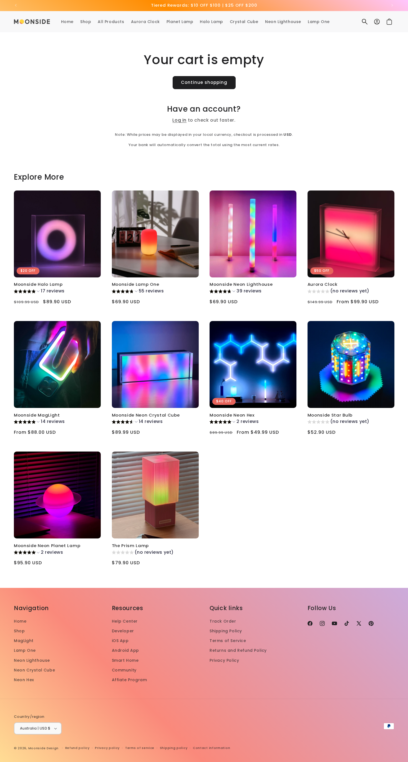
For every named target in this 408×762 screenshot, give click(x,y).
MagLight (24, 640)
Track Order (223, 621)
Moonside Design (43, 748)
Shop (19, 631)
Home (20, 621)
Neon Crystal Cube (34, 670)
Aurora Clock (323, 284)
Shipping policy (174, 748)
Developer (123, 631)
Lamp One (25, 650)
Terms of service (139, 748)
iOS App (120, 640)
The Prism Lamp (130, 545)
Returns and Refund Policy (238, 650)
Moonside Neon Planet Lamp (47, 545)
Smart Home (125, 660)
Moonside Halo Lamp (38, 284)
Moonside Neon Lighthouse (241, 284)
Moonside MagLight (37, 415)
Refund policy (77, 748)
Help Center (125, 621)
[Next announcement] (392, 5)
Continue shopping (204, 82)
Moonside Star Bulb (330, 415)
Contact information (211, 748)
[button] (365, 22)
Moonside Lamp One (135, 284)
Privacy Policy (224, 660)
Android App (125, 650)
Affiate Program (129, 680)
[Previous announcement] (16, 5)
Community (124, 670)
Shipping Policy (226, 631)
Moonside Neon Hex (232, 415)
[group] (39, 292)
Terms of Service (228, 640)
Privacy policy (107, 748)
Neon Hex (24, 680)
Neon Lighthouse (32, 660)
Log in (179, 120)
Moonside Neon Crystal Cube (146, 415)
